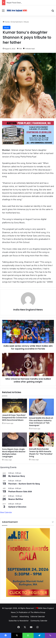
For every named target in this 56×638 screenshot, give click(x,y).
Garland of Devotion (17, 506)
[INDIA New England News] (17, 10)
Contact (14, 616)
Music (26, 22)
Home (7, 22)
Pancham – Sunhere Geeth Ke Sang (24, 483)
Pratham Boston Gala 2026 (20, 491)
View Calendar (6, 512)
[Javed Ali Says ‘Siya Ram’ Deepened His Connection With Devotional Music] (14, 406)
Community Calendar (38, 621)
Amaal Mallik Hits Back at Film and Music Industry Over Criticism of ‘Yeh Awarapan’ (41, 422)
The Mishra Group (37, 612)
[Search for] (52, 11)
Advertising (24, 616)
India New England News (28, 309)
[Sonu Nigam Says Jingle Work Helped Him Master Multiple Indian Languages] (14, 440)
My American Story (16, 476)
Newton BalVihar (15, 499)
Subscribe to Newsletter (19, 621)
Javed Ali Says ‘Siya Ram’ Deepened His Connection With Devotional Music (14, 417)
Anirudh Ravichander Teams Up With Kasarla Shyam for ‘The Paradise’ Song (41, 453)
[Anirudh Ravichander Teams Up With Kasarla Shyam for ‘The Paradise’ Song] (41, 440)
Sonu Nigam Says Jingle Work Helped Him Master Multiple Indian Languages (14, 453)
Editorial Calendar (38, 616)
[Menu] (3, 11)
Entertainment (17, 22)
